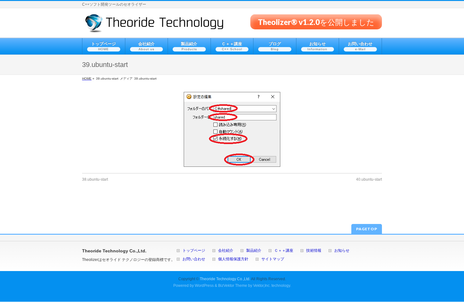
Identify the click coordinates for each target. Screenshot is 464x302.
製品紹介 (253, 251)
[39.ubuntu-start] (232, 129)
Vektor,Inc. (262, 285)
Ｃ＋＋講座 (283, 251)
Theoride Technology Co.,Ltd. (225, 279)
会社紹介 (225, 251)
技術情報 (313, 251)
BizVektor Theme (232, 285)
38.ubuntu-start (95, 179)
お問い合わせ (193, 259)
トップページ (193, 251)
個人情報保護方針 (233, 259)
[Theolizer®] (154, 25)
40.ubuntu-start (369, 179)
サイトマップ (272, 259)
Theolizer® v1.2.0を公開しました (316, 21)
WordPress (204, 285)
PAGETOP (366, 228)
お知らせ (341, 251)
